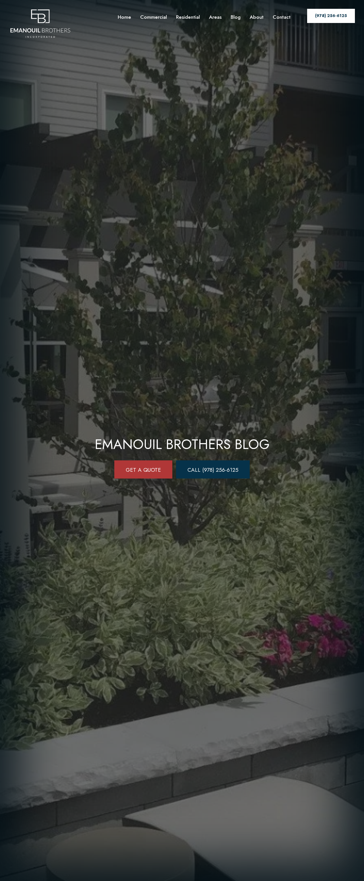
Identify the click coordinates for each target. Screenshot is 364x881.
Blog (236, 17)
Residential (188, 17)
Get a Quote (143, 470)
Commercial (153, 17)
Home (124, 17)
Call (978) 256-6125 (212, 470)
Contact (282, 17)
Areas (215, 17)
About (257, 17)
